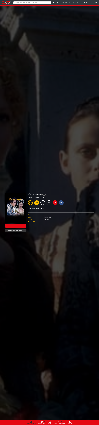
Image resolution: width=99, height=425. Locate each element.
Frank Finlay (47, 222)
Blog (87, 2)
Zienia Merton (68, 222)
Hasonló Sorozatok (59, 422)
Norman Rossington (57, 222)
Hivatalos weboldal (15, 226)
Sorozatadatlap (31, 423)
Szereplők (69, 422)
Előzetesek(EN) (41, 422)
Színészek (78, 2)
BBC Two (46, 219)
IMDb (36, 202)
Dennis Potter (47, 217)
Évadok (50, 422)
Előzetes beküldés (15, 230)
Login (94, 2)
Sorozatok (67, 2)
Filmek (57, 2)
